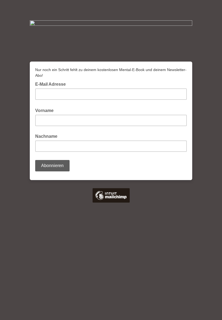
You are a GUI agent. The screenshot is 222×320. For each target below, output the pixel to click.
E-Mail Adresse (52, 84)
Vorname (46, 110)
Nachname (46, 136)
